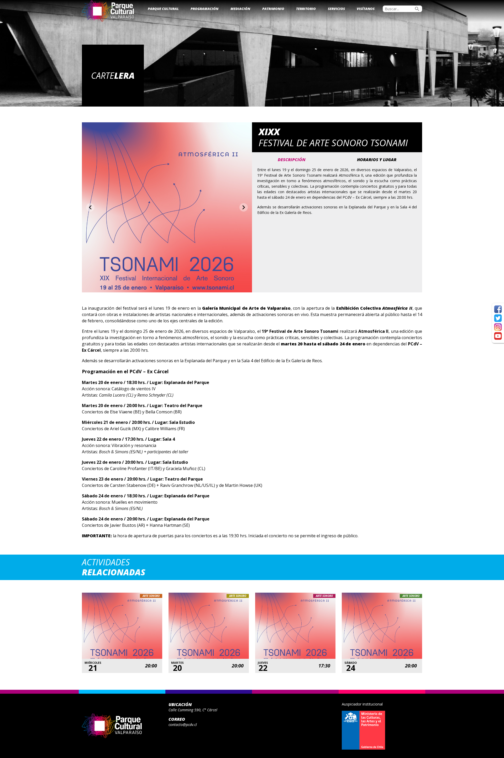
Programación (204, 8)
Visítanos (366, 8)
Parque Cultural (163, 8)
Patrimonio (273, 8)
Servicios (336, 8)
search (417, 9)
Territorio (306, 8)
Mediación (240, 8)
